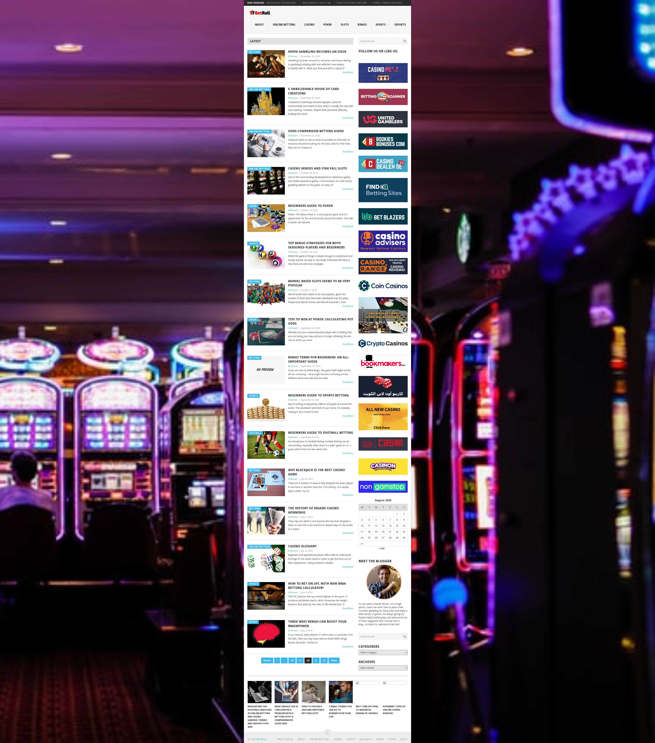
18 (292, 660)
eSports (400, 24)
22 (324, 660)
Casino (309, 24)
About (259, 24)
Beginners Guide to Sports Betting (318, 395)
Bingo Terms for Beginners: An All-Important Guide (318, 359)
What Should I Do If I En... (317, 3)
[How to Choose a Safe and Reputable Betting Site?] (314, 692)
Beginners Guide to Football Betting (320, 432)
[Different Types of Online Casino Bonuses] (395, 692)
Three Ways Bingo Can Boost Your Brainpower (317, 624)
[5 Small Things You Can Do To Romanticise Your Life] (341, 692)
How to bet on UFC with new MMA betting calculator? (317, 586)
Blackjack (366, 739)
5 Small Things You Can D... (388, 3)
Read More (348, 72)
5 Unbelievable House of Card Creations (313, 91)
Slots (345, 24)
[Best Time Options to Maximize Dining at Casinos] (368, 692)
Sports (381, 24)
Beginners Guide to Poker (310, 205)
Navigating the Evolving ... (282, 3)
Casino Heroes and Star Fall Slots (317, 168)
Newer (267, 660)
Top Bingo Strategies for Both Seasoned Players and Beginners (316, 245)
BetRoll (262, 739)
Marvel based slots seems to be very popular (319, 283)
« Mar (382, 548)
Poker (327, 24)
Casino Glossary (302, 546)
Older (334, 660)
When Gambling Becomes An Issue (317, 51)
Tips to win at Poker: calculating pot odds (320, 321)
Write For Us (285, 739)
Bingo (362, 24)
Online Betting (284, 24)
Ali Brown (292, 56)
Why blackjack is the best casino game (316, 472)
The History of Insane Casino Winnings (313, 510)
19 (300, 660)
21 (316, 660)
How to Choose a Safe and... (352, 3)
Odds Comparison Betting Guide (316, 131)
